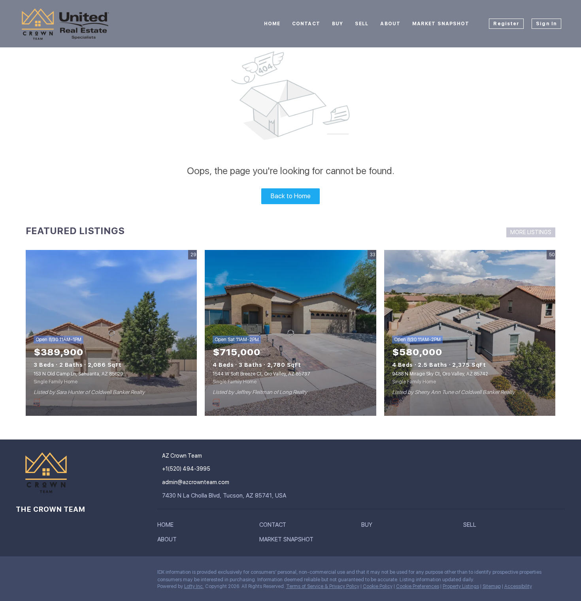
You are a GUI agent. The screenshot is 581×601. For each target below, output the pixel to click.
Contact (306, 23)
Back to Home (291, 196)
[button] (167, 526)
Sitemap (492, 586)
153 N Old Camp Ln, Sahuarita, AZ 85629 (78, 374)
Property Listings (461, 586)
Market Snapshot (441, 23)
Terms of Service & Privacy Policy (322, 586)
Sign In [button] (546, 23)
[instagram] (22, 574)
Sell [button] (361, 23)
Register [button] (506, 23)
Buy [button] (337, 23)
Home (272, 23)
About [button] (390, 23)
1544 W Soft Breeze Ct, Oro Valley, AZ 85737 (261, 374)
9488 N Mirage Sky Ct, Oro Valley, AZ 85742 (440, 374)
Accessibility (518, 586)
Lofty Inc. (194, 586)
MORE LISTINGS (530, 232)
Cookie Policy (377, 586)
